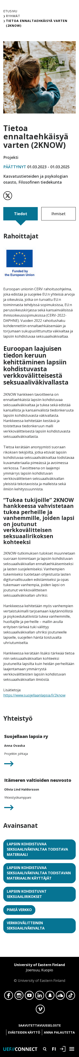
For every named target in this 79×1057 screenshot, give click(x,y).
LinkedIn (39, 996)
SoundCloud (60, 996)
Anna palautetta (59, 1032)
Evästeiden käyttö (24, 1032)
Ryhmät (13, 16)
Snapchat (49, 996)
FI (54, 1048)
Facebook (8, 996)
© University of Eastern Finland (39, 972)
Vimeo (40, 1010)
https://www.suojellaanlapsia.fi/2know (34, 695)
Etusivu (10, 11)
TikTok (70, 996)
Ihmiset (58, 213)
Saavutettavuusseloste (39, 1025)
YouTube (29, 996)
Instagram (18, 996)
